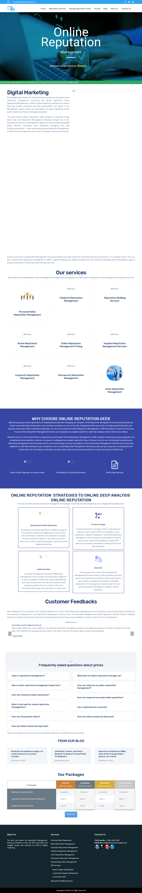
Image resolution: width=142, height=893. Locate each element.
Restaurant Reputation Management (65, 858)
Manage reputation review (80, 9)
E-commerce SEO (59, 877)
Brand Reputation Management (63, 844)
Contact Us (126, 9)
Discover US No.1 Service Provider (68, 66)
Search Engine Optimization (63, 870)
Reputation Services (57, 9)
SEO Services (56, 865)
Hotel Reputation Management (63, 855)
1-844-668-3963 (112, 840)
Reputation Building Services (62, 881)
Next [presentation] (132, 634)
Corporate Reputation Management (64, 848)
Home (43, 9)
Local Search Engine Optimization (65, 873)
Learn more (27, 303)
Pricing (97, 9)
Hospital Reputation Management (64, 862)
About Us (114, 9)
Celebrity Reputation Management (64, 851)
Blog (105, 9)
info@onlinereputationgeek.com (111, 843)
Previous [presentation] (10, 634)
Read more (71, 814)
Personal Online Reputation (61, 840)
